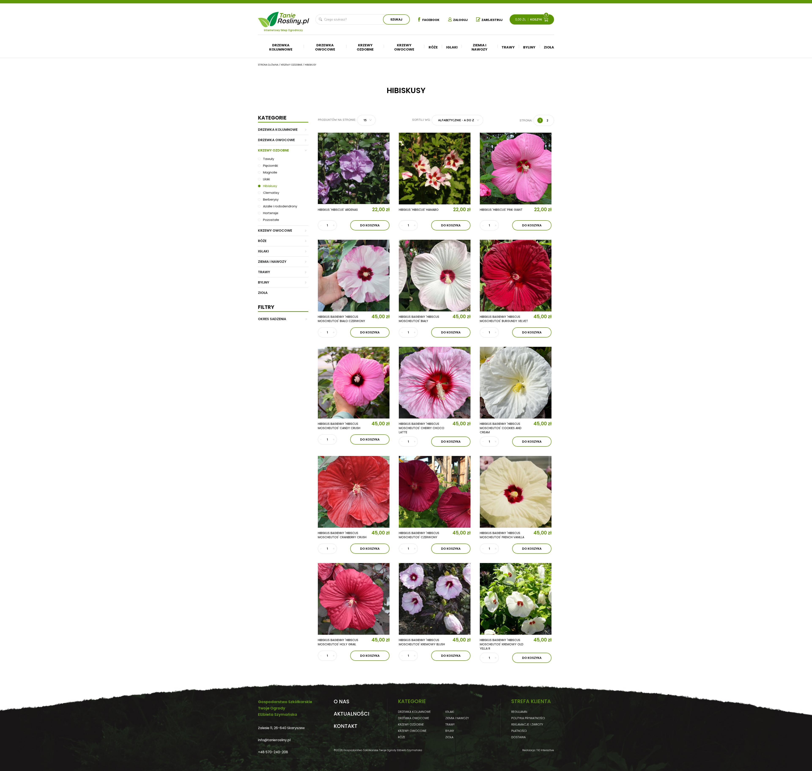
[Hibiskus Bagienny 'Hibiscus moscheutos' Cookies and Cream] (515, 383)
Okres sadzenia (272, 319)
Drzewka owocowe (325, 47)
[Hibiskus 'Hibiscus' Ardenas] (354, 168)
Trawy (508, 47)
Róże (433, 47)
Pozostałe (271, 220)
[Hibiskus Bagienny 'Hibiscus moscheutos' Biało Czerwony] (354, 275)
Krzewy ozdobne (365, 47)
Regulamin (519, 712)
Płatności (519, 731)
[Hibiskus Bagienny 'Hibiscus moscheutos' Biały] (434, 275)
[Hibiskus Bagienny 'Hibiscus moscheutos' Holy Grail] (354, 599)
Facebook (430, 20)
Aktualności (351, 714)
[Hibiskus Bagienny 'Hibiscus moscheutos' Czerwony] (434, 492)
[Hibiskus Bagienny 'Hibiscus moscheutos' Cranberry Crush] (354, 492)
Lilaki (266, 179)
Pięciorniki (270, 165)
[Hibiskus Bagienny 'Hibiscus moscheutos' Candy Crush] (354, 383)
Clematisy (271, 192)
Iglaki (452, 47)
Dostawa (518, 737)
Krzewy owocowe (404, 47)
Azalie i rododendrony (280, 206)
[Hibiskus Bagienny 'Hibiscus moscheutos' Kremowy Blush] (434, 599)
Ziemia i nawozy (479, 47)
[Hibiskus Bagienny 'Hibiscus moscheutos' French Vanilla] (515, 492)
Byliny (529, 47)
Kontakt (345, 726)
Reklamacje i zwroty (527, 724)
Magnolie (270, 172)
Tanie (294, 17)
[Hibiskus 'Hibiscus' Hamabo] (434, 168)
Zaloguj (460, 20)
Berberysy (270, 199)
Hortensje (270, 213)
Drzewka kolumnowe (280, 47)
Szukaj (396, 19)
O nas (341, 702)
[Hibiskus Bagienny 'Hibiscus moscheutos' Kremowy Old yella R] (515, 599)
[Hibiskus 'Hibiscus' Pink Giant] (515, 168)
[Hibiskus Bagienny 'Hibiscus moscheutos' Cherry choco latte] (434, 383)
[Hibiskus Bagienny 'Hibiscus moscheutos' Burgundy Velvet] (515, 275)
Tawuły (268, 159)
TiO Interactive (545, 750)
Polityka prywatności (528, 718)
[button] (366, 120)
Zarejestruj (492, 20)
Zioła (549, 47)
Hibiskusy (270, 186)
